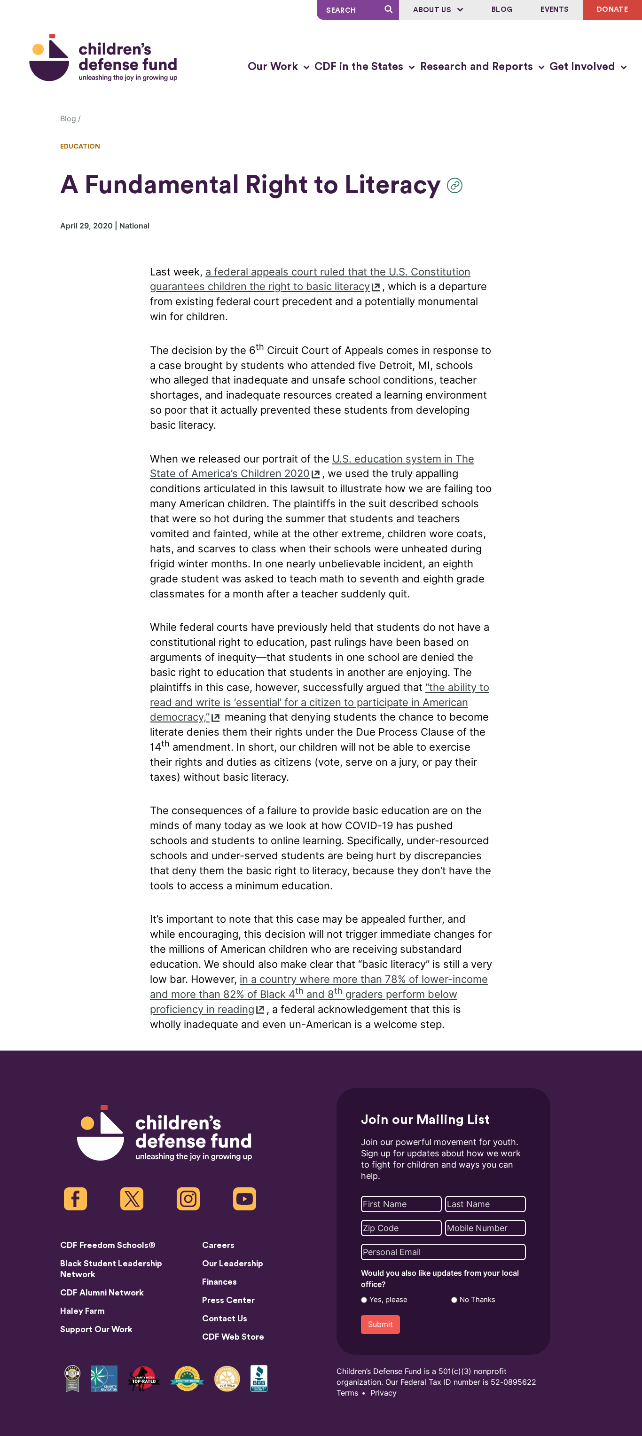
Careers (218, 1245)
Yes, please (388, 1300)
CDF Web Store (233, 1337)
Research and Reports (478, 67)
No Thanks (477, 1300)
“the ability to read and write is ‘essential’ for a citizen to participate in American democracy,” (319, 702)
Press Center (228, 1300)
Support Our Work (96, 1329)
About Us (433, 10)
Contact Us (224, 1318)
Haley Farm (82, 1311)
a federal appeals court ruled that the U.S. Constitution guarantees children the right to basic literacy (310, 279)
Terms (347, 1393)
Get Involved (583, 67)
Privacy (383, 1393)
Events (554, 9)
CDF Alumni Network (102, 1292)
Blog (502, 9)
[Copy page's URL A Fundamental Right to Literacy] (457, 185)
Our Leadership (232, 1263)
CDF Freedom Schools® (108, 1245)
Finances (219, 1282)
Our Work (274, 67)
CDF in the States (360, 67)
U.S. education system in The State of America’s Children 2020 (312, 466)
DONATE (612, 9)
